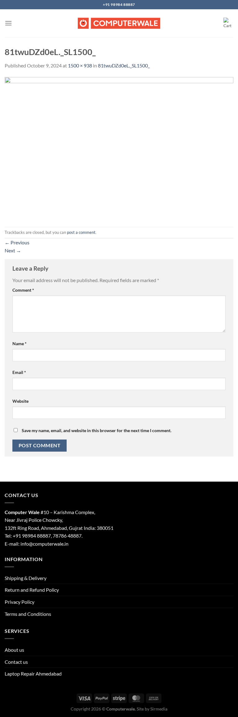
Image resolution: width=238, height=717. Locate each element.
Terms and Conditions (28, 614)
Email (19, 372)
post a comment (81, 232)
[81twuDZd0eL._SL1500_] (119, 147)
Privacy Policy (19, 602)
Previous (17, 242)
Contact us (16, 662)
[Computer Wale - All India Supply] (119, 23)
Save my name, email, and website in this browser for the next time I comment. (96, 430)
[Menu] (8, 23)
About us (14, 650)
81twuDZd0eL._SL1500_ (124, 65)
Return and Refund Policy (32, 590)
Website (20, 401)
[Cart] (228, 23)
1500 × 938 (80, 65)
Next (13, 250)
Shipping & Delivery (25, 578)
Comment (23, 290)
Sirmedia (158, 708)
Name (19, 343)
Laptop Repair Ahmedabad (33, 673)
